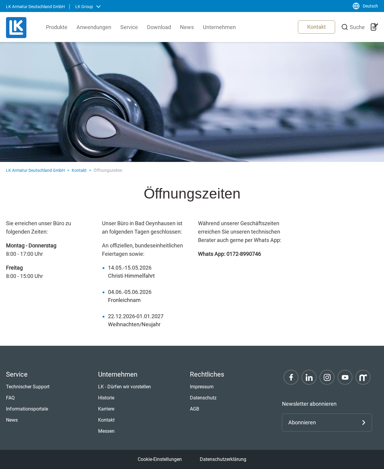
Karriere (106, 409)
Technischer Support (28, 387)
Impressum (202, 387)
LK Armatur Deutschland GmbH (35, 170)
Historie (106, 398)
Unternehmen (219, 27)
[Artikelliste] (374, 26)
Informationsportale (27, 409)
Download (159, 27)
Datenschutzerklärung (223, 459)
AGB (194, 409)
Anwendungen (93, 27)
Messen (106, 431)
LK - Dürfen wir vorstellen (124, 387)
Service (129, 27)
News (187, 27)
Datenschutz (203, 398)
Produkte (57, 27)
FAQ (10, 398)
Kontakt (316, 27)
